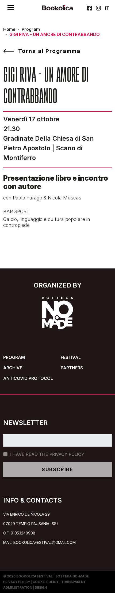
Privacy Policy (66, 454)
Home (9, 29)
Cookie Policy (46, 582)
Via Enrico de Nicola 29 (26, 514)
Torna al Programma (49, 51)
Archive (12, 367)
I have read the (47, 454)
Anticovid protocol (28, 378)
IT (107, 7)
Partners (72, 367)
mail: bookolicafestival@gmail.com (39, 542)
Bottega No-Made (72, 576)
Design (41, 587)
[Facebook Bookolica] (89, 8)
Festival (71, 357)
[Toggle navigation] (10, 7)
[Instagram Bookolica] (98, 8)
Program (31, 29)
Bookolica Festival (34, 576)
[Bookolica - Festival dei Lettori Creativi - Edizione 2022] (57, 9)
